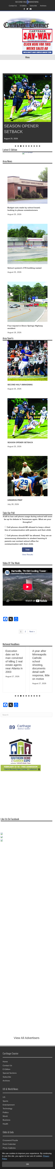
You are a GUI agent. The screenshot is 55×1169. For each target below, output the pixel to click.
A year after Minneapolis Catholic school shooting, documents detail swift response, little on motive (41, 664)
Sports (5, 1101)
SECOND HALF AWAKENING (27, 2)
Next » (32, 631)
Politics (6, 1112)
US (4, 1097)
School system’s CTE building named (24, 268)
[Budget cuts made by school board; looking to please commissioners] (27, 183)
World (5, 1116)
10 (39, 146)
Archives (43, 6)
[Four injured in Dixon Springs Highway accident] (27, 301)
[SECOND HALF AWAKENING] (27, 360)
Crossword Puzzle (10, 1140)
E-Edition (23, 6)
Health (5, 1124)
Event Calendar (9, 1144)
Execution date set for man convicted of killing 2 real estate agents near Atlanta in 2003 (14, 661)
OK (27, 1164)
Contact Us (13, 6)
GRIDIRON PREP (14, 500)
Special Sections (10, 1073)
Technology (7, 1108)
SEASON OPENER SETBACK (20, 442)
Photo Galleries (9, 1148)
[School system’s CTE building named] (27, 244)
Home (5, 1062)
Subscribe (33, 6)
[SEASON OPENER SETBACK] (27, 418)
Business (6, 1120)
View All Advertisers (26, 1038)
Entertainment (9, 1105)
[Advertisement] (21, 793)
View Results (27, 554)
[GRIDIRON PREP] (27, 476)
